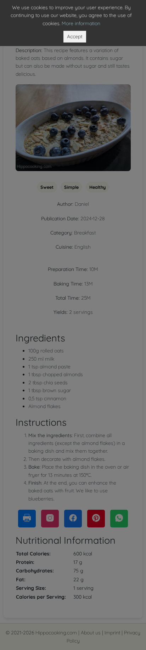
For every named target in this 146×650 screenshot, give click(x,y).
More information (81, 23)
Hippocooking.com (56, 632)
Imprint (112, 632)
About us (91, 632)
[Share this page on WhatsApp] (119, 518)
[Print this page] (27, 518)
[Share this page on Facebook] (73, 518)
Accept (75, 36)
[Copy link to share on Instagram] (50, 518)
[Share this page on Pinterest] (96, 518)
